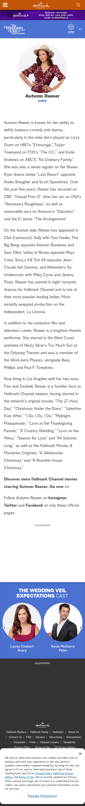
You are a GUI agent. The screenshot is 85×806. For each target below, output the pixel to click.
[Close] (80, 754)
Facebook (34, 505)
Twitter (10, 505)
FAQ (28, 737)
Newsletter (69, 742)
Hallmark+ (58, 732)
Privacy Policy (22, 747)
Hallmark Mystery (16, 732)
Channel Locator (49, 742)
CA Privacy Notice (64, 747)
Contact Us (15, 737)
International (73, 737)
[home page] (41, 5)
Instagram (57, 498)
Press (32, 742)
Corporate (19, 742)
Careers (40, 737)
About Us (73, 732)
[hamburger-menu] (5, 5)
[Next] (80, 628)
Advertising (55, 737)
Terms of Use (42, 747)
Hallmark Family (39, 732)
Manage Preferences (42, 796)
